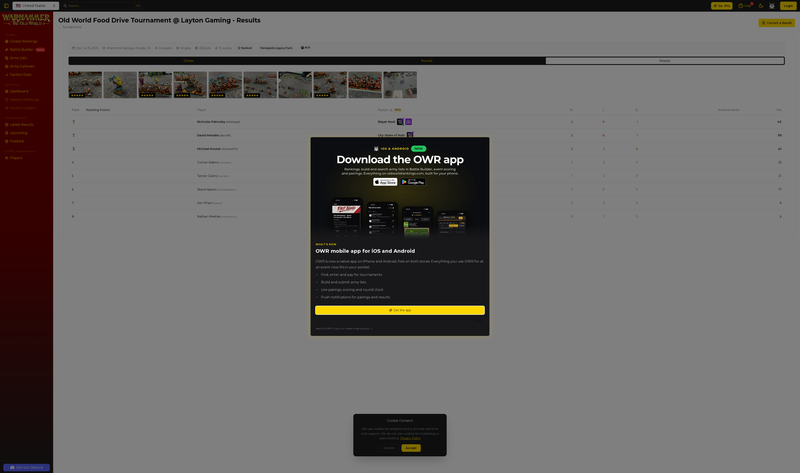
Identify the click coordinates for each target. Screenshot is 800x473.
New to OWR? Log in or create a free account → (344, 328)
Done (478, 320)
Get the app (402, 310)
